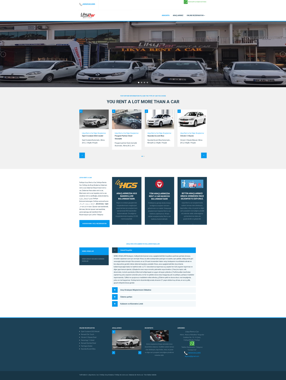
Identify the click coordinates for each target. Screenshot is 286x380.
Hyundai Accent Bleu (88, 349)
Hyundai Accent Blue (155, 136)
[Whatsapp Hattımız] (192, 343)
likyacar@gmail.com (192, 356)
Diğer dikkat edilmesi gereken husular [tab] (93, 260)
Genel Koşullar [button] (126, 250)
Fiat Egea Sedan (86, 346)
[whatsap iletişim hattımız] (186, 1)
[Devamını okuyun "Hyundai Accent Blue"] (159, 119)
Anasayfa (165, 15)
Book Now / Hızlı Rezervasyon (95, 223)
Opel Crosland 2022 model (92, 136)
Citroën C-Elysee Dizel (88, 337)
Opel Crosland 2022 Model (90, 331)
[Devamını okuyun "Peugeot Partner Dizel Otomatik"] (126, 119)
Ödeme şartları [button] (126, 297)
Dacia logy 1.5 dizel (87, 340)
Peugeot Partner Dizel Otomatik (123, 137)
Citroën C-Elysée (187, 136)
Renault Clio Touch (87, 334)
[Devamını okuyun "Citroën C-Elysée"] (192, 119)
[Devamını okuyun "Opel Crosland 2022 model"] (94, 119)
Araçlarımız (178, 15)
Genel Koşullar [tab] (88, 251)
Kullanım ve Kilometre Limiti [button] (131, 304)
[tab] (154, 250)
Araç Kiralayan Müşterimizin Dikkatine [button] (135, 290)
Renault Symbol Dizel (88, 343)
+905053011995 (194, 353)
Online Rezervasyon (195, 15)
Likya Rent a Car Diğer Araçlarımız (94, 133)
